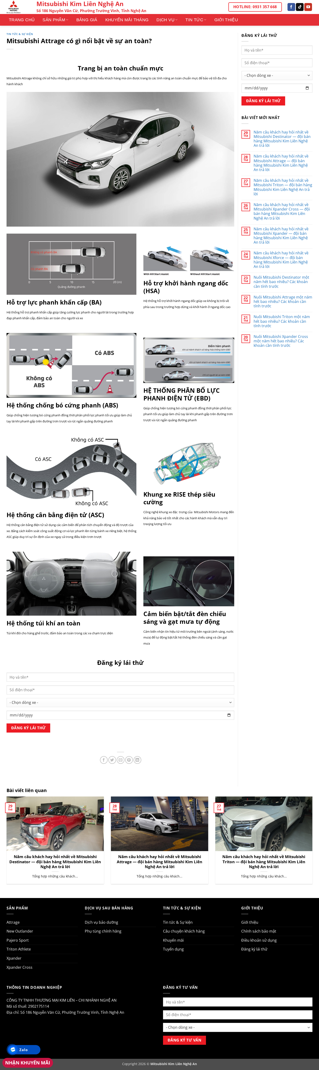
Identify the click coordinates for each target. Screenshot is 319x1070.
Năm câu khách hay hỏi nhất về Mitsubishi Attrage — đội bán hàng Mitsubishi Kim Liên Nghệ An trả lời (281, 163)
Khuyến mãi (173, 940)
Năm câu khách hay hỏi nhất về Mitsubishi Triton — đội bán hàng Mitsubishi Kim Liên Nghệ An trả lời (283, 187)
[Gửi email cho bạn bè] (120, 760)
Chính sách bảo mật (258, 931)
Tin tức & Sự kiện (20, 34)
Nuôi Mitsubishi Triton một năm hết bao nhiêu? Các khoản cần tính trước (282, 321)
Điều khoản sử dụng (259, 940)
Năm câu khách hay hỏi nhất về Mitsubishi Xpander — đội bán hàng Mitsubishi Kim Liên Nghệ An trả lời (281, 236)
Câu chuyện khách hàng (184, 931)
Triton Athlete (19, 949)
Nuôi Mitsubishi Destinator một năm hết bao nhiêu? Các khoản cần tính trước (281, 282)
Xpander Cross (19, 967)
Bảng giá (86, 20)
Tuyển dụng (173, 949)
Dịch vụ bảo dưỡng (101, 922)
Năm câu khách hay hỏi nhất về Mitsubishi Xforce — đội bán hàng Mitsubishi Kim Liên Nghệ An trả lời (281, 260)
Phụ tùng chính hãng (103, 931)
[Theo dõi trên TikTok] (300, 7)
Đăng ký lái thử (254, 949)
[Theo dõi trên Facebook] (291, 7)
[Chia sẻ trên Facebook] (104, 760)
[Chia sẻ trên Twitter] (112, 760)
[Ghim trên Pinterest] (129, 760)
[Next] (313, 843)
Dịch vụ (165, 20)
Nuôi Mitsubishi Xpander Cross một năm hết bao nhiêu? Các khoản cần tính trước (281, 341)
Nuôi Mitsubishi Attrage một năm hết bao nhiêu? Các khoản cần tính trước (283, 302)
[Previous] (5, 843)
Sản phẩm (54, 20)
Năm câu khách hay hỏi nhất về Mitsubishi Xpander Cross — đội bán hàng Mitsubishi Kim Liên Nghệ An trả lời (282, 212)
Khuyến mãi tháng (127, 20)
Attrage (13, 922)
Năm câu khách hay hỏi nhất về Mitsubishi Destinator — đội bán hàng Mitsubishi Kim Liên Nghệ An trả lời (282, 139)
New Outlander (20, 931)
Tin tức (194, 20)
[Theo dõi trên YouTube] (308, 7)
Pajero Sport (18, 940)
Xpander (14, 958)
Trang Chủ (22, 20)
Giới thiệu (226, 20)
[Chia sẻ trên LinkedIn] (137, 760)
